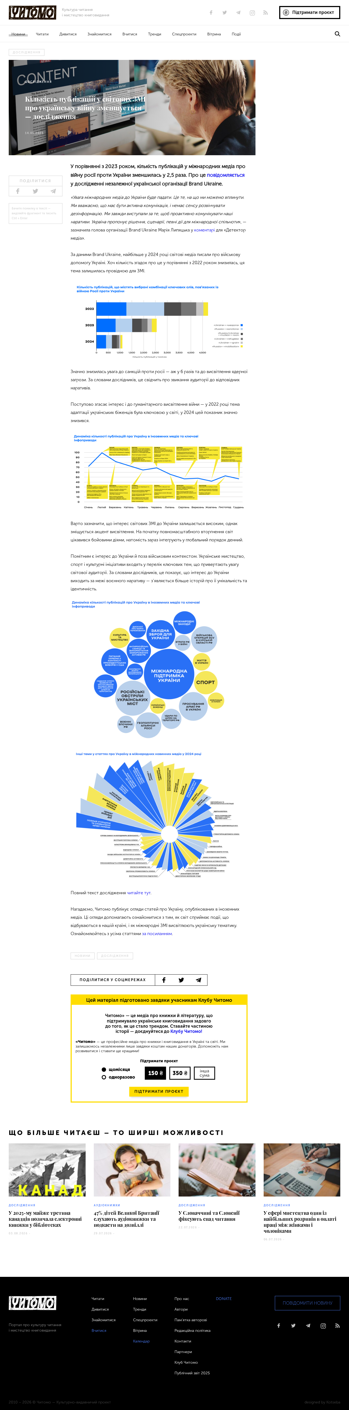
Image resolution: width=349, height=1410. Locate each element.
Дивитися (68, 34)
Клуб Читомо (186, 1362)
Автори (181, 1309)
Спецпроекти (184, 34)
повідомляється (226, 175)
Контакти (182, 1341)
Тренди (154, 34)
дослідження (26, 52)
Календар (141, 1341)
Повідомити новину (307, 1303)
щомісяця (119, 1069)
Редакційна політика (192, 1330)
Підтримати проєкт (158, 1091)
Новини (18, 34)
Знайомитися (100, 34)
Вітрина (214, 34)
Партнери (183, 1352)
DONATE (224, 1298)
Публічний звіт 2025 (192, 1373)
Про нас (181, 1298)
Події (236, 34)
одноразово (122, 1077)
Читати (42, 34)
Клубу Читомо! (186, 1031)
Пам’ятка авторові (190, 1320)
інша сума (204, 1073)
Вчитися (129, 34)
